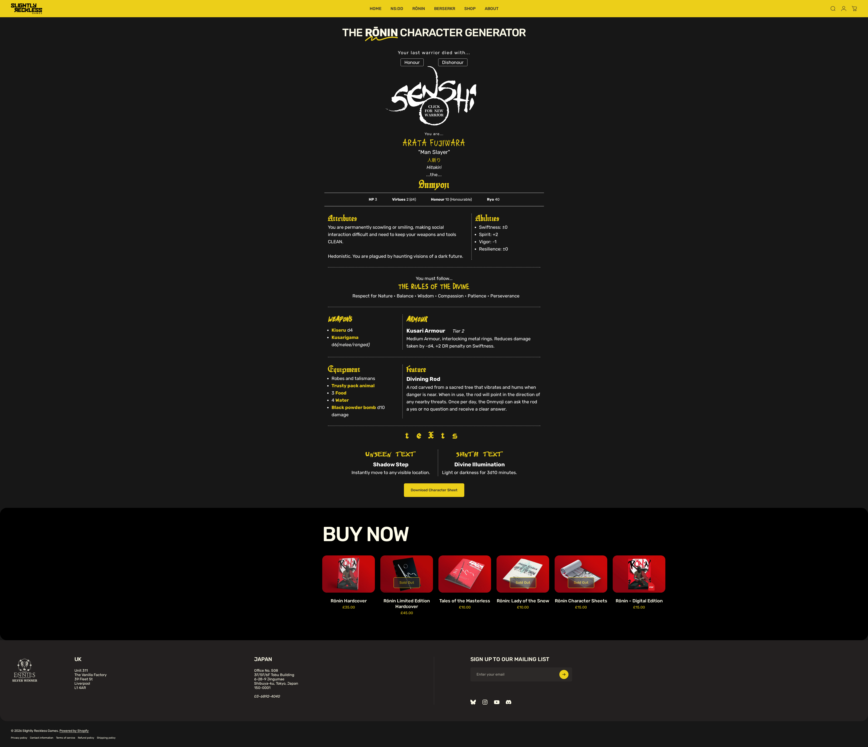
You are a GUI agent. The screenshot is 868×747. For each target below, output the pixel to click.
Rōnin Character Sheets (581, 600)
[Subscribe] (563, 674)
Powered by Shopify (74, 731)
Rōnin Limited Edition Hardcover (407, 603)
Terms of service (65, 737)
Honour (412, 62)
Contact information (41, 737)
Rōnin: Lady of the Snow (523, 600)
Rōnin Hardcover (349, 600)
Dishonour (453, 62)
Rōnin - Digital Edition (639, 600)
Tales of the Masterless (464, 600)
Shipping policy (106, 737)
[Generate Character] (434, 111)
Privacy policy (19, 737)
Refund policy (86, 737)
